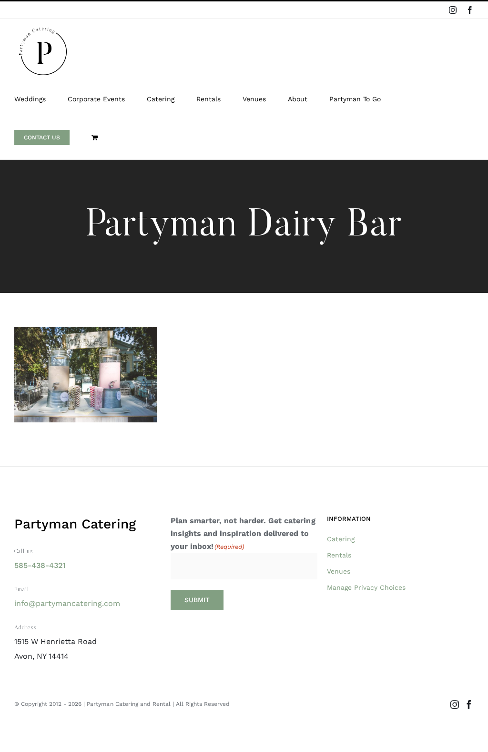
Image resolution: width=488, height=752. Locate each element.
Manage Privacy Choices (366, 587)
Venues (338, 571)
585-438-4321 (39, 565)
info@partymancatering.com (67, 603)
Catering (341, 539)
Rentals (339, 555)
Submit (197, 600)
